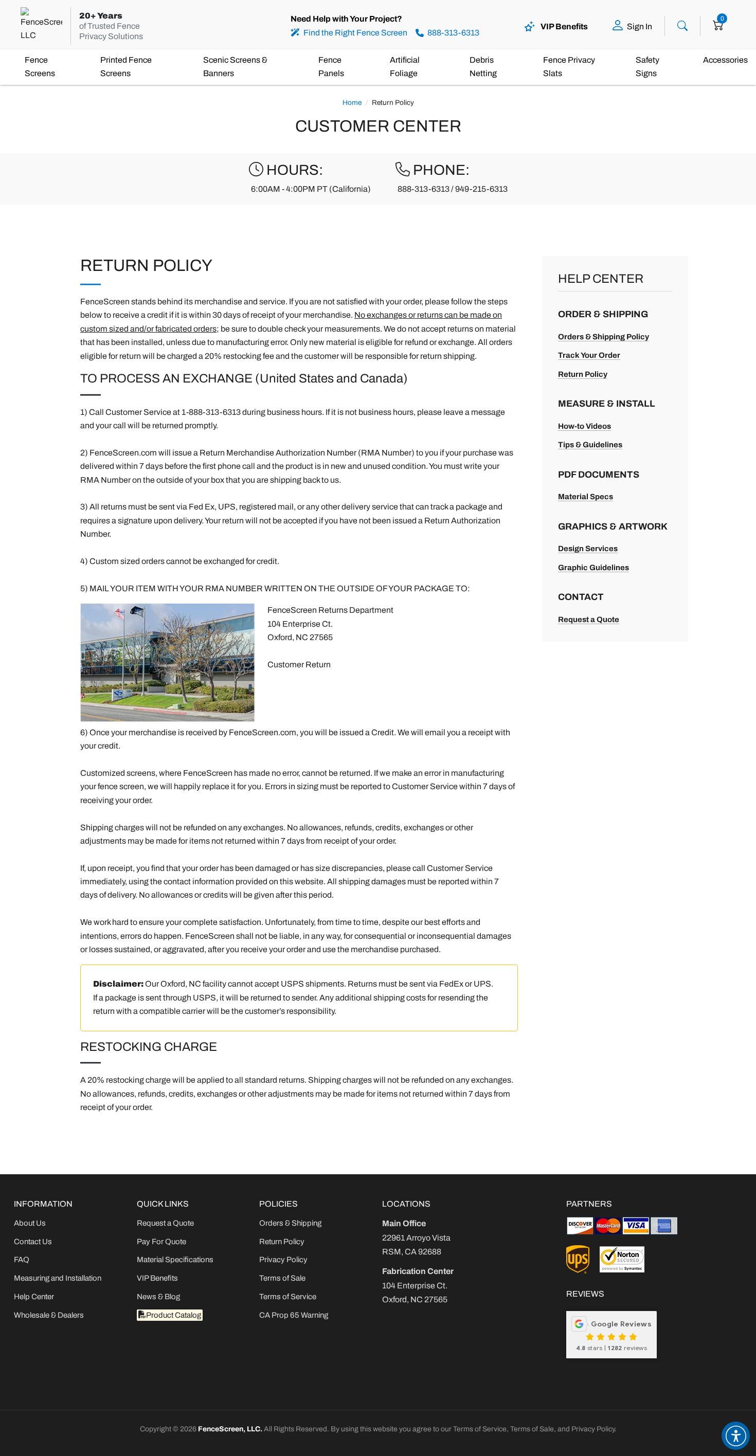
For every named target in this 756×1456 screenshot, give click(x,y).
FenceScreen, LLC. (230, 1429)
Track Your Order (589, 355)
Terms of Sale (282, 1278)
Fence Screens (40, 67)
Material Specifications (175, 1259)
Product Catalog (173, 1315)
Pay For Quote (161, 1241)
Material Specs (585, 497)
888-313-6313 (423, 189)
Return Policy (582, 374)
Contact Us (33, 1241)
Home (352, 102)
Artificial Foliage (405, 67)
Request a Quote (588, 619)
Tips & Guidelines (590, 445)
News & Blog (158, 1297)
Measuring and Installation (57, 1278)
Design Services (588, 548)
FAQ (21, 1259)
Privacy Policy (283, 1259)
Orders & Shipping (290, 1223)
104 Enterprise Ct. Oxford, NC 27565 (418, 1285)
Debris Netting (483, 67)
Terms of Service (287, 1297)
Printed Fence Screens (126, 67)
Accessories (725, 60)
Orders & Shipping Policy (603, 337)
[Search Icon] (682, 25)
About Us (30, 1223)
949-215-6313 (481, 189)
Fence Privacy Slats (569, 67)
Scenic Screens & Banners (235, 67)
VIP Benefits (157, 1278)
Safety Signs (647, 67)
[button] (736, 1436)
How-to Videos (584, 426)
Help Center (34, 1297)
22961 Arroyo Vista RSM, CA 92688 (416, 1237)
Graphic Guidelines (593, 567)
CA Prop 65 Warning (293, 1315)
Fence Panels (331, 67)
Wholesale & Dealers (49, 1315)
